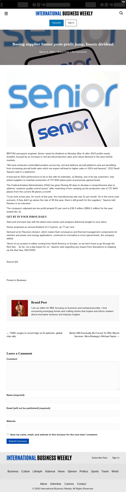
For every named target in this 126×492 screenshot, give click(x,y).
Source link (12, 261)
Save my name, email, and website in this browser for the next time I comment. (54, 434)
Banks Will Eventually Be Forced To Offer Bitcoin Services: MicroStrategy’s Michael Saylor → (94, 335)
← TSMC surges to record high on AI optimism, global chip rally (34, 335)
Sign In (115, 457)
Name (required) (15, 395)
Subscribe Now (99, 457)
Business (21, 280)
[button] (56, 23)
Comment (12, 359)
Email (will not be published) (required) (28, 408)
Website (11, 421)
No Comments (79, 52)
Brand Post (63, 52)
